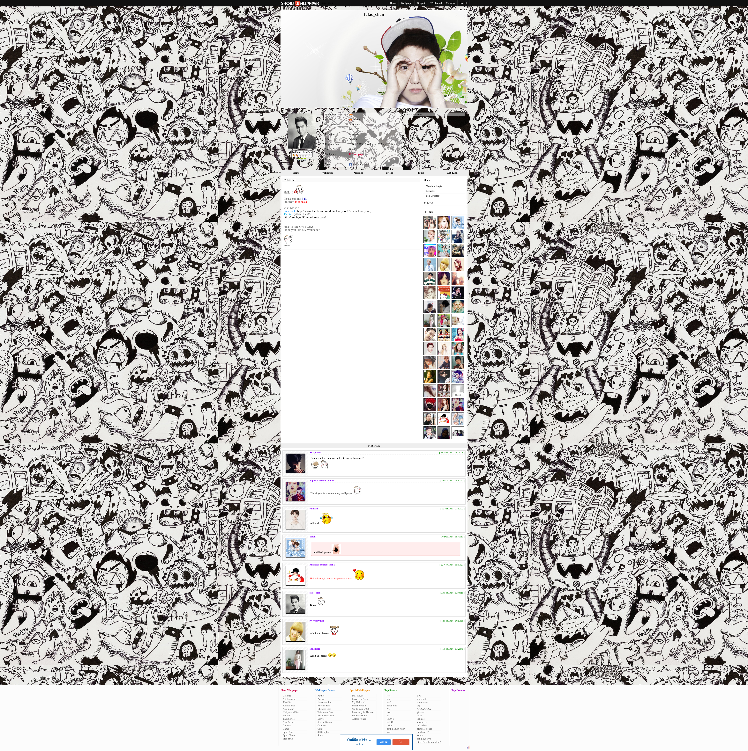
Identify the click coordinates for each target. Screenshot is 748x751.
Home (296, 172)
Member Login (434, 186)
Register (430, 190)
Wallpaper (327, 172)
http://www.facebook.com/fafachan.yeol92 (323, 211)
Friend (389, 172)
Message (358, 172)
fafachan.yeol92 (361, 164)
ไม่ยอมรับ (401, 742)
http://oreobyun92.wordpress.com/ (305, 217)
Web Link (452, 172)
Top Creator (432, 195)
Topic (421, 172)
